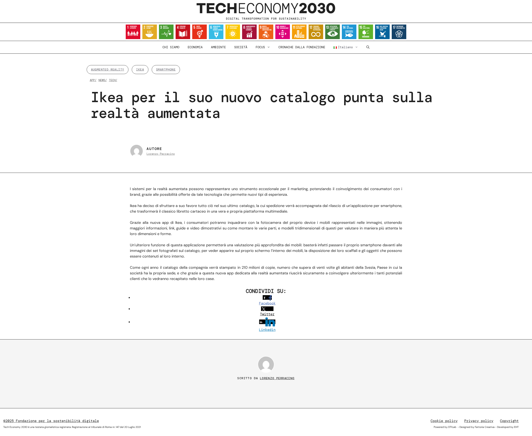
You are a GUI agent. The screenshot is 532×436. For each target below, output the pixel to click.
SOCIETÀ (240, 47)
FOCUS (260, 47)
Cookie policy (444, 421)
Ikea (140, 69)
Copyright (509, 421)
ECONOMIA (195, 47)
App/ (93, 80)
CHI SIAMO (171, 47)
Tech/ (113, 80)
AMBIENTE (218, 47)
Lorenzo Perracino (161, 154)
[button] (368, 47)
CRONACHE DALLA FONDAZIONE (301, 47)
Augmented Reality (107, 69)
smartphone (166, 69)
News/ (103, 80)
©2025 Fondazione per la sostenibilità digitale (51, 421)
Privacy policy (478, 421)
